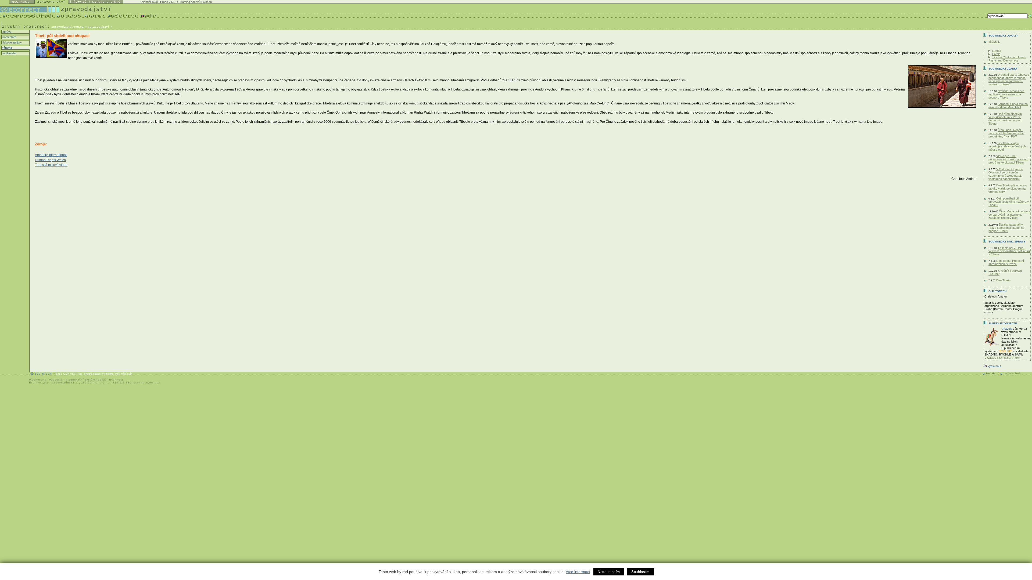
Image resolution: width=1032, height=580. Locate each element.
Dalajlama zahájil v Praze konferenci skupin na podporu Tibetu (1006, 228)
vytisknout (994, 366)
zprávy (7, 31)
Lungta (996, 50)
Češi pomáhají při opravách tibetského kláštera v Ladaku (1008, 201)
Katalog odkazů (190, 1)
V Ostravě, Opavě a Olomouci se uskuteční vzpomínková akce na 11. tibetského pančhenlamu (1005, 174)
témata (7, 47)
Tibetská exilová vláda (51, 165)
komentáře (9, 37)
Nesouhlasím (609, 572)
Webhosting (37, 379)
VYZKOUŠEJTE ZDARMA (1001, 357)
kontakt (990, 373)
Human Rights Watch (50, 160)
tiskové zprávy (12, 42)
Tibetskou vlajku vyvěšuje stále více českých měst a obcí (1007, 146)
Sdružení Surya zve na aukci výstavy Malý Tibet (1008, 105)
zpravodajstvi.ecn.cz (67, 26)
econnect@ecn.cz (147, 382)
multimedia (9, 53)
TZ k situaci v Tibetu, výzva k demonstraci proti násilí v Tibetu (1009, 251)
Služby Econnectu (1002, 323)
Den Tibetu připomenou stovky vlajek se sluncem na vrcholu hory (1007, 188)
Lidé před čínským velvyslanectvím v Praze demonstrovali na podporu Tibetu (1005, 118)
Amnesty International (51, 155)
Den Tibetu (1003, 280)
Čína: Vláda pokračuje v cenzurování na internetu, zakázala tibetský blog (1009, 214)
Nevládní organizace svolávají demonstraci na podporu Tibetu (1006, 94)
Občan (207, 1)
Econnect (116, 379)
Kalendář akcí (149, 1)
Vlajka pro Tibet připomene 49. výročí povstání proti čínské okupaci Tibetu (1008, 159)
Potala (996, 54)
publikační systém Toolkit (87, 379)
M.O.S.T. (994, 41)
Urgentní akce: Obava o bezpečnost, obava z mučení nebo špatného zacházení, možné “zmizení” (1008, 79)
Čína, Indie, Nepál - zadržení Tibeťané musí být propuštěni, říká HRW (1006, 133)
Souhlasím (640, 572)
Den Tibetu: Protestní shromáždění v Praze (1006, 262)
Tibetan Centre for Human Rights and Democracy (1007, 59)
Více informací (578, 572)
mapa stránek (1012, 373)
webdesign (56, 379)
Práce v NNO (169, 1)
